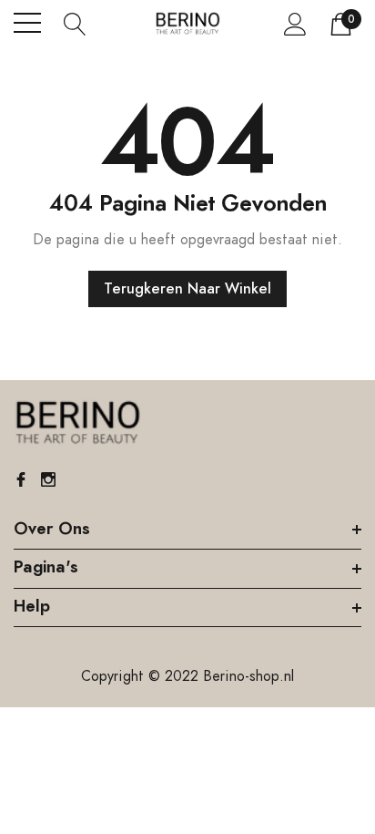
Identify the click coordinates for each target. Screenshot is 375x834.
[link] (77, 423)
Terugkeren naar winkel (187, 289)
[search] (75, 22)
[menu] (27, 22)
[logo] (188, 23)
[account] (295, 23)
